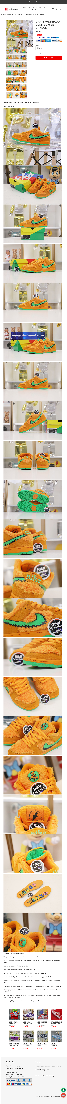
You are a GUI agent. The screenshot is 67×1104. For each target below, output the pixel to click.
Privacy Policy (10, 1074)
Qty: (37, 53)
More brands (32, 10)
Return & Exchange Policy (13, 1072)
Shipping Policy (10, 1077)
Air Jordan (31, 7)
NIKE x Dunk (12, 14)
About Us (8, 1066)
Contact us (17, 1066)
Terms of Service (22, 1077)
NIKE (40, 7)
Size (37, 45)
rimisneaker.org (48, 1096)
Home (3, 14)
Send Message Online (43, 1070)
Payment (19, 1074)
